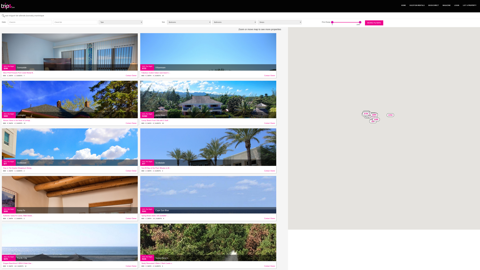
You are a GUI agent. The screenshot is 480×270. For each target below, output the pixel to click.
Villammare (160, 67)
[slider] (332, 22)
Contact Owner (131, 75)
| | (13, 75)
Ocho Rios (160, 115)
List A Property (469, 5)
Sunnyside (21, 67)
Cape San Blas (162, 210)
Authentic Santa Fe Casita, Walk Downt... (18, 216)
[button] (390, 115)
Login (456, 5)
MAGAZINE (446, 5)
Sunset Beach (161, 258)
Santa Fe (21, 210)
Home (403, 5)
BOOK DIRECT (433, 5)
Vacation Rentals (417, 5)
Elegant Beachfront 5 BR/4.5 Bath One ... (18, 263)
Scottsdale (21, 163)
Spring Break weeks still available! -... (155, 216)
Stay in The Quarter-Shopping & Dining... (18, 168)
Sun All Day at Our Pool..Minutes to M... (156, 168)
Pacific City (22, 258)
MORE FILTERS (374, 23)
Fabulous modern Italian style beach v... (156, 73)
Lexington (21, 115)
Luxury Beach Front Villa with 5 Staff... (156, 120)
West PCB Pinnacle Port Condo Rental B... (18, 73)
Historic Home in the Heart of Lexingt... (17, 120)
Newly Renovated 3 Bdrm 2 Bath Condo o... (157, 263)
